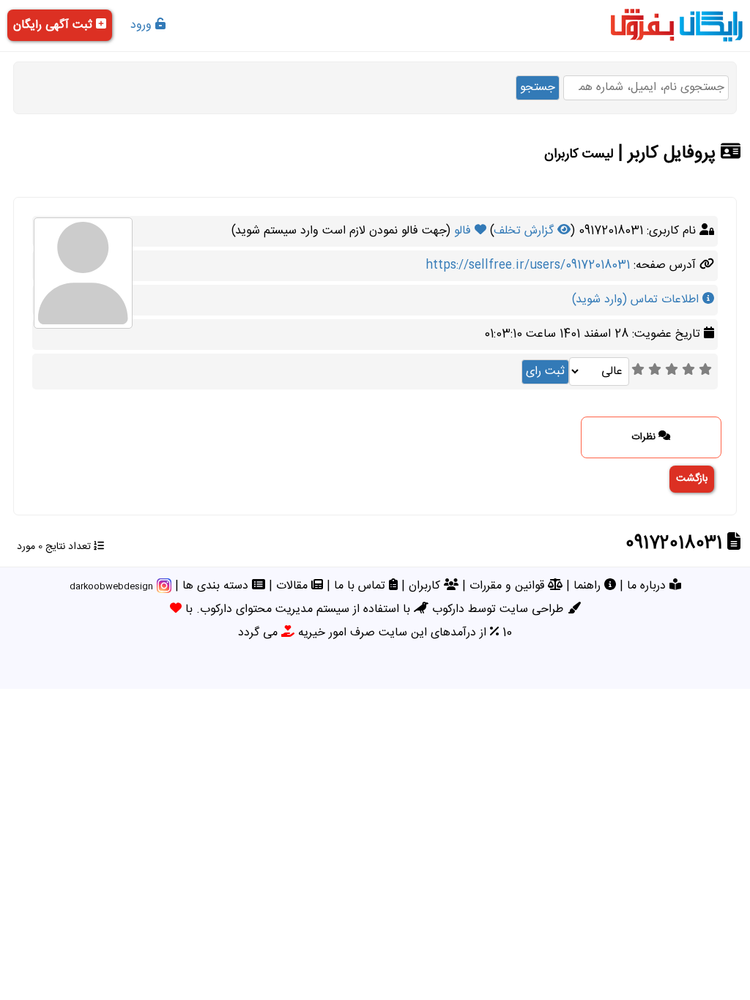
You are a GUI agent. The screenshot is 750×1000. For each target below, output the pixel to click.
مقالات (293, 586)
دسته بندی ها (217, 586)
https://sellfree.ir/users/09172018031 (528, 265)
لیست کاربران (578, 154)
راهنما (588, 586)
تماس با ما (361, 586)
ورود (142, 25)
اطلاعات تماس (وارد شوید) (637, 300)
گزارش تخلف (525, 231)
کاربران (426, 586)
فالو (464, 231)
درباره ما (648, 586)
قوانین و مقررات (508, 586)
